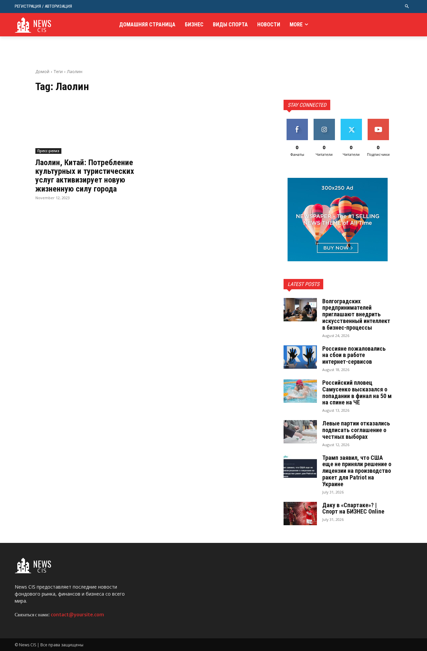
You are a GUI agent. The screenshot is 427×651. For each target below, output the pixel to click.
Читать (324, 121)
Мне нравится (297, 124)
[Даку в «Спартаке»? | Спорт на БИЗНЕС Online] (300, 513)
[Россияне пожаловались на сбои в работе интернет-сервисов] (300, 357)
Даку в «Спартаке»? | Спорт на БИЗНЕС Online (353, 508)
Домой (42, 71)
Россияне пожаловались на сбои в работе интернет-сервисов (354, 355)
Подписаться (379, 121)
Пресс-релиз (48, 150)
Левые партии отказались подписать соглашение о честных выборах (356, 430)
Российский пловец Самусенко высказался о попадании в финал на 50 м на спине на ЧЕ (357, 392)
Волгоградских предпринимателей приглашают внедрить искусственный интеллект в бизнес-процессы (356, 314)
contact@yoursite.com (77, 615)
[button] (407, 6)
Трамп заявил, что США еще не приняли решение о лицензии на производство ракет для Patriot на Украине (356, 470)
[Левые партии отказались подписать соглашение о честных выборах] (300, 431)
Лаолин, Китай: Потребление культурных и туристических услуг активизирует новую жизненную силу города (84, 176)
